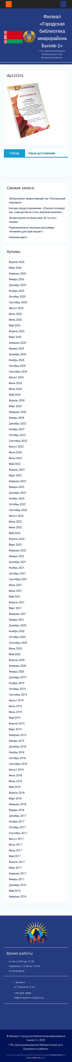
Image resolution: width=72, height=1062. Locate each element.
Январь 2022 (16, 556)
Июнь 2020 (15, 648)
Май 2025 (14, 325)
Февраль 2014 (17, 896)
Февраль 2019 (17, 735)
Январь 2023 (16, 487)
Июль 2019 (15, 706)
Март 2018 (15, 798)
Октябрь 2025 (17, 296)
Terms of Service (33, 1058)
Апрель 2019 (17, 723)
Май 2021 (14, 596)
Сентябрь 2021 (18, 579)
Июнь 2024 (15, 388)
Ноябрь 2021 (16, 567)
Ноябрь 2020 (16, 631)
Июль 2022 (15, 521)
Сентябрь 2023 (18, 440)
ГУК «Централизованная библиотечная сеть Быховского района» (36, 1046)
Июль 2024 (15, 383)
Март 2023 (15, 475)
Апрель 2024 (17, 400)
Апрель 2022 (17, 538)
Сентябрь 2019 (18, 694)
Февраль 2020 (17, 665)
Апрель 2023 (17, 469)
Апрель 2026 (17, 262)
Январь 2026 (16, 279)
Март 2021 (15, 608)
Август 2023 (16, 446)
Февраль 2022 (17, 550)
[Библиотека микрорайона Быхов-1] (36, 942)
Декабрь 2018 (17, 746)
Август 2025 (16, 308)
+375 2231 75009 (22, 993)
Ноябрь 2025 (16, 290)
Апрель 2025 (17, 331)
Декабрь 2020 (17, 625)
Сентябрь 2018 (18, 763)
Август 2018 (16, 769)
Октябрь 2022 (17, 504)
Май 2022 (14, 533)
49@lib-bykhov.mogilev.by (29, 997)
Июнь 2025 (15, 319)
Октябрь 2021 (17, 573)
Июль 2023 (15, 452)
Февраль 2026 (17, 273)
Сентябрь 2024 (18, 371)
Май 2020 (14, 654)
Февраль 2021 (17, 613)
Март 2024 (15, 406)
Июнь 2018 (15, 781)
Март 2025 (15, 337)
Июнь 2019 (15, 711)
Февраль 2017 (17, 873)
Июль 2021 (15, 585)
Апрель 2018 (17, 792)
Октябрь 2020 (17, 636)
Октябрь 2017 (17, 827)
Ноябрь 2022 (16, 498)
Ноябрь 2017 (16, 821)
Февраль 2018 (17, 804)
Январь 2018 (16, 810)
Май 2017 (14, 856)
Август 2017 (16, 838)
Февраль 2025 (17, 342)
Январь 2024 (16, 417)
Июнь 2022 (15, 527)
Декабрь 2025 (17, 285)
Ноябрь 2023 (16, 429)
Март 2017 (15, 867)
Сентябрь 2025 (18, 302)
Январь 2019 (16, 740)
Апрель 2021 (17, 602)
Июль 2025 (15, 313)
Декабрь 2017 (17, 815)
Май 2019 (14, 717)
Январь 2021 (16, 619)
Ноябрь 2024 (16, 360)
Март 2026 (15, 267)
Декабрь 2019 (17, 677)
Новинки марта (18, 237)
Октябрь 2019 (17, 688)
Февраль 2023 (17, 481)
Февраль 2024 (17, 412)
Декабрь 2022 (17, 492)
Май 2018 (14, 786)
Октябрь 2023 (17, 435)
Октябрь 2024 (17, 365)
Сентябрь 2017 (18, 833)
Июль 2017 (15, 844)
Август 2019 (16, 700)
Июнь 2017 (15, 850)
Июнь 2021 (15, 590)
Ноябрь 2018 (16, 752)
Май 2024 (14, 394)
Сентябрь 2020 (18, 642)
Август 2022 (16, 515)
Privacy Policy (56, 1055)
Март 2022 (15, 544)
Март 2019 (15, 729)
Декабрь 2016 (17, 885)
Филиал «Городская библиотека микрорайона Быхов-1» (52, 31)
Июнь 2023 (15, 458)
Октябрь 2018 (17, 758)
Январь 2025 (16, 348)
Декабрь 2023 (17, 423)
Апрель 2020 (17, 660)
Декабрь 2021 (17, 561)
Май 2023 (14, 463)
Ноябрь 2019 (16, 683)
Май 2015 (14, 890)
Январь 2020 (16, 671)
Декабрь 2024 (17, 354)
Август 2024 (16, 377)
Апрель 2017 (17, 861)
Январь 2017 (16, 879)
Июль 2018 (15, 775)
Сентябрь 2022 (18, 510)
